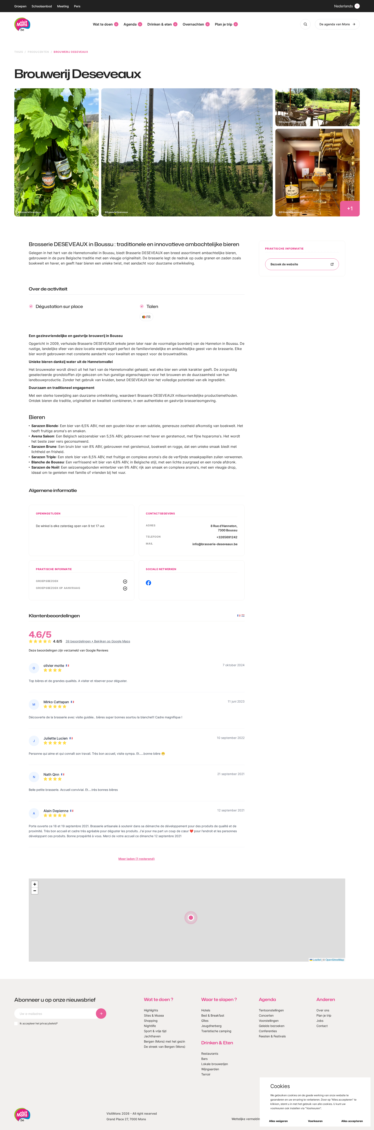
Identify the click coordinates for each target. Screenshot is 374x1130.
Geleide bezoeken (271, 1026)
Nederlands (343, 6)
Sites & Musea (154, 1015)
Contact (322, 1026)
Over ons (322, 1010)
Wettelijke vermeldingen (248, 1119)
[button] (190, 917)
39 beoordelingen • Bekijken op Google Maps (98, 641)
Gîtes (204, 1020)
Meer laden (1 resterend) (136, 859)
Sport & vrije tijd (155, 1031)
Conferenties (268, 1031)
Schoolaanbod (42, 6)
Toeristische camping (216, 1031)
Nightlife (150, 1026)
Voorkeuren (315, 1121)
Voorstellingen (269, 1020)
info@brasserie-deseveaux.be (214, 544)
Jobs (319, 1020)
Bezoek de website (284, 264)
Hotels (205, 1010)
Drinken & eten (159, 24)
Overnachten (193, 24)
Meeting (63, 6)
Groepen (20, 6)
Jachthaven (152, 1036)
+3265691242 (226, 537)
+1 (350, 208)
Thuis (18, 51)
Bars (204, 1059)
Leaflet (316, 959)
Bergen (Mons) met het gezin (164, 1041)
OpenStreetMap (335, 959)
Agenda (130, 24)
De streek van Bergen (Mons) (164, 1046)
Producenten (38, 51)
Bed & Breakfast (212, 1015)
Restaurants (209, 1053)
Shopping (151, 1020)
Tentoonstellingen (271, 1010)
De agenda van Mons (334, 24)
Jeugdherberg (211, 1026)
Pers (77, 6)
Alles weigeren (278, 1121)
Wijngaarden (210, 1069)
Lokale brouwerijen (214, 1064)
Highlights (151, 1010)
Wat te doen (103, 24)
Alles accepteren (352, 1121)
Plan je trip (223, 24)
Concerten (266, 1015)
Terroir (205, 1074)
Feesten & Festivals (272, 1036)
